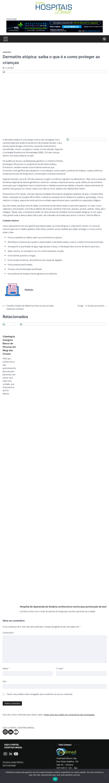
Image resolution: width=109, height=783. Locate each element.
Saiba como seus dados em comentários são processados (69, 714)
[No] (105, 776)
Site (4, 681)
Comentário (9, 632)
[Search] (104, 39)
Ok (55, 779)
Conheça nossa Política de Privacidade (13, 763)
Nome (6, 668)
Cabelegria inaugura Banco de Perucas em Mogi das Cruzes (9, 345)
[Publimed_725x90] (54, 31)
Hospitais (7, 52)
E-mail (60, 668)
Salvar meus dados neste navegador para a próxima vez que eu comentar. (40, 694)
